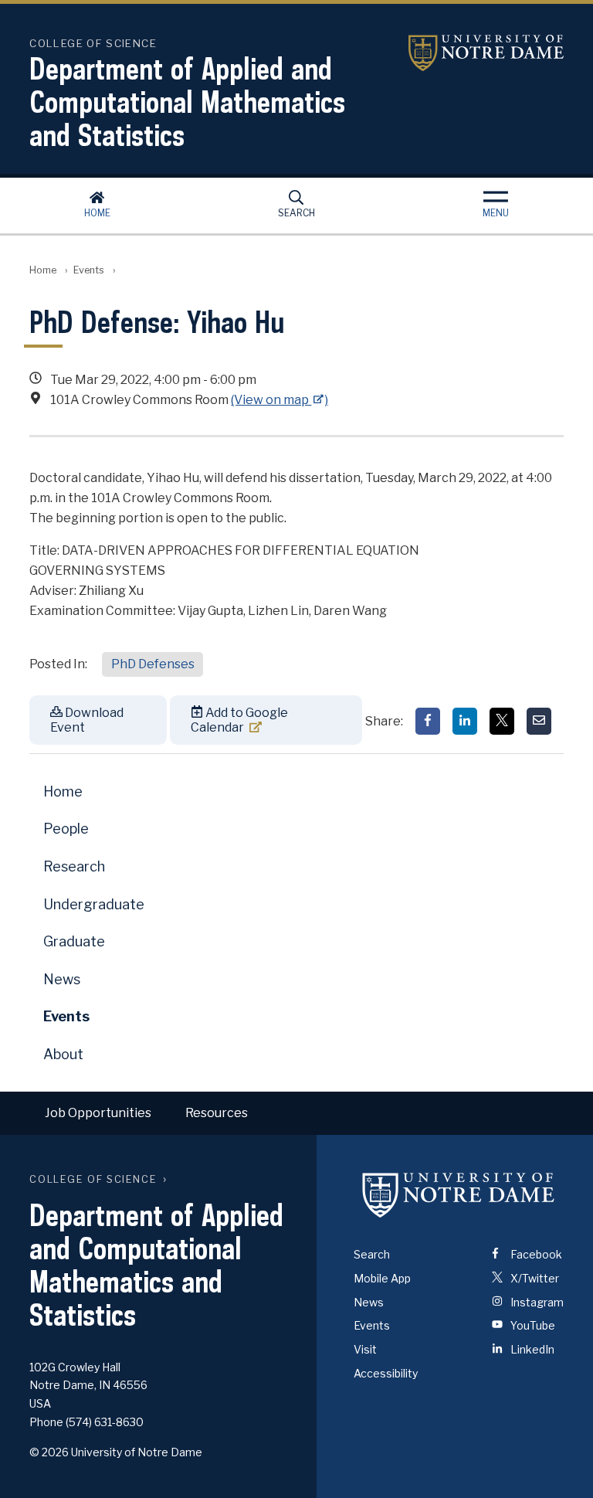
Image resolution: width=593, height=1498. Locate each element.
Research (74, 866)
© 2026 (49, 1452)
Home (97, 213)
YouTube (531, 1325)
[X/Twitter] (502, 721)
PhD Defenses (153, 664)
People (66, 828)
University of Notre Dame (467, 53)
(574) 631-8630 (105, 1421)
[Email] (539, 721)
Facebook (535, 1254)
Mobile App (382, 1278)
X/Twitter (533, 1278)
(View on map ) (279, 399)
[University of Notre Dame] (458, 1195)
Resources (216, 1113)
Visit (365, 1349)
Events (88, 270)
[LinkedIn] (464, 721)
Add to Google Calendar (239, 720)
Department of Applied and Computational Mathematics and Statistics (187, 101)
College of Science (93, 1179)
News (61, 979)
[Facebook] (427, 721)
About (63, 1054)
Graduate (74, 941)
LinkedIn (531, 1349)
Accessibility (386, 1373)
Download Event (87, 720)
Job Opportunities (98, 1113)
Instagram (536, 1302)
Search (296, 213)
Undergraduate (93, 904)
